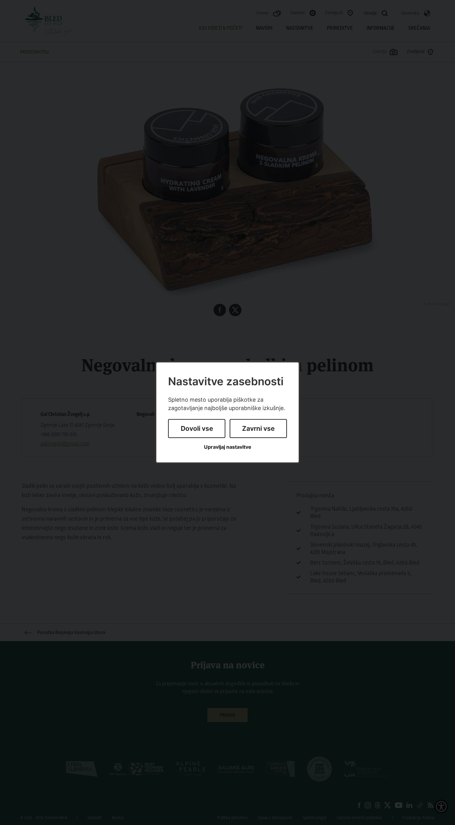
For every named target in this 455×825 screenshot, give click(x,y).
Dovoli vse (197, 428)
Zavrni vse (258, 428)
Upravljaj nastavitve (227, 447)
